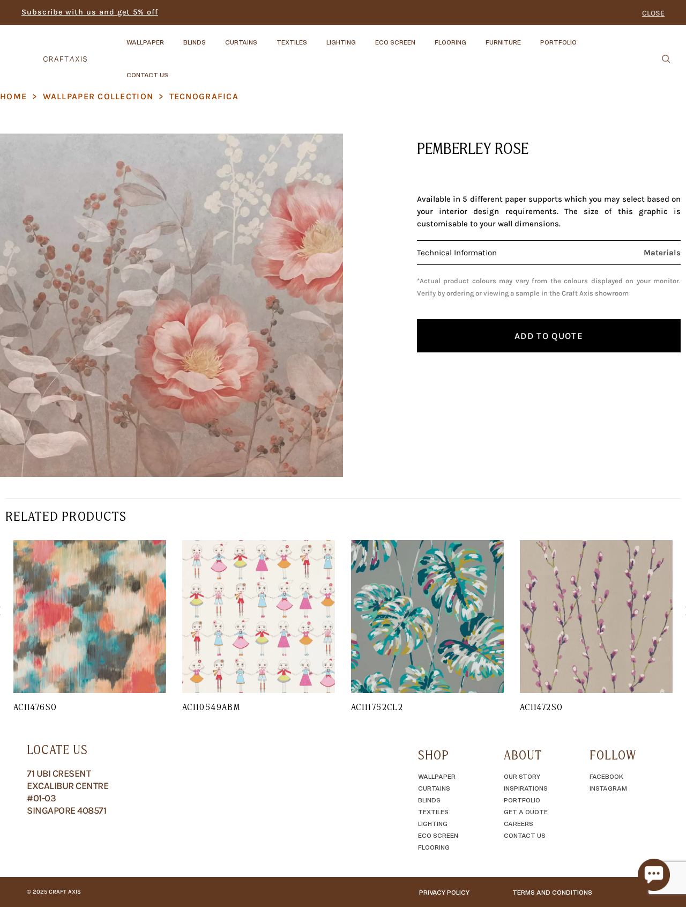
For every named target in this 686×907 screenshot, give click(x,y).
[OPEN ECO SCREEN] (424, 37)
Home (13, 96)
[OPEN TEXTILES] (316, 37)
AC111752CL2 (377, 707)
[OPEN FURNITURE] (530, 37)
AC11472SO (541, 707)
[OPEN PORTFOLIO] (585, 37)
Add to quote (548, 335)
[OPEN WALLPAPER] (173, 37)
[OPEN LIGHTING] (365, 37)
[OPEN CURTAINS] (266, 37)
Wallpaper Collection (98, 96)
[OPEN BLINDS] (214, 37)
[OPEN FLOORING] (475, 37)
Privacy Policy (444, 892)
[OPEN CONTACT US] (177, 70)
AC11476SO (35, 707)
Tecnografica (203, 96)
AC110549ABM (211, 707)
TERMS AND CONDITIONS (552, 892)
